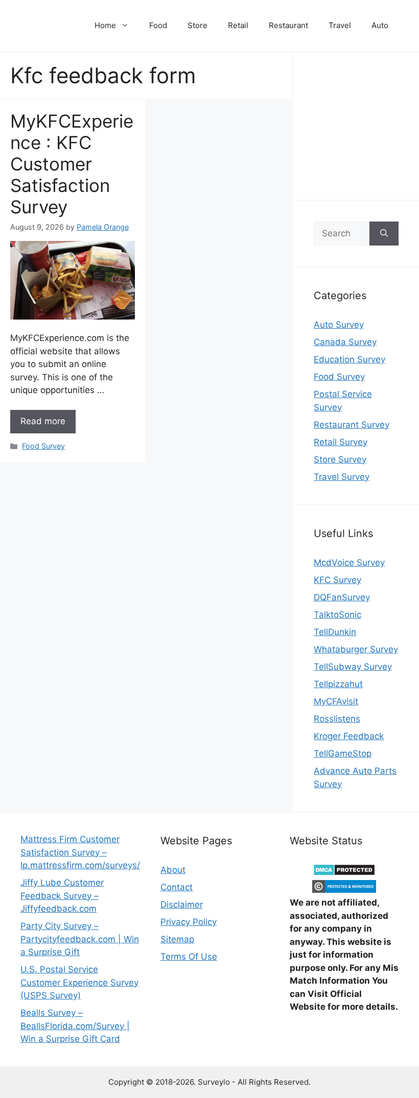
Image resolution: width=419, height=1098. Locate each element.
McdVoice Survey (349, 562)
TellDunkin (335, 632)
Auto (379, 25)
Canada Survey (345, 342)
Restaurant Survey (351, 425)
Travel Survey (341, 477)
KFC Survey (337, 580)
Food (158, 25)
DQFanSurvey (342, 597)
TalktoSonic (337, 614)
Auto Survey (339, 325)
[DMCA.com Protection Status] (344, 873)
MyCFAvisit (336, 701)
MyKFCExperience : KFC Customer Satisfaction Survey (71, 163)
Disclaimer (181, 904)
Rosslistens (337, 719)
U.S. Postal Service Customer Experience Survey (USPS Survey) (79, 982)
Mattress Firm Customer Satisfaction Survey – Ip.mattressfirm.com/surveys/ (80, 852)
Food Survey (43, 446)
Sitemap (177, 939)
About (172, 870)
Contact (176, 887)
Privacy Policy (188, 922)
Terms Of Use (188, 956)
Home (105, 25)
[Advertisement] (366, 124)
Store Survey (340, 459)
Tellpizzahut (338, 684)
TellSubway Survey (353, 667)
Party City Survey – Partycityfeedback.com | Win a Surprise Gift (79, 939)
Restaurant (288, 25)
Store (197, 25)
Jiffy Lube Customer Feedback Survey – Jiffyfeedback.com (62, 895)
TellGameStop (342, 753)
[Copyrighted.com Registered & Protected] (344, 890)
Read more (42, 421)
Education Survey (349, 359)
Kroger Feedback (349, 736)
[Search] (384, 234)
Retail (238, 25)
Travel (340, 25)
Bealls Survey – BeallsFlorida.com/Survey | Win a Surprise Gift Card (75, 1026)
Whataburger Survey (356, 649)
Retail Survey (340, 442)
